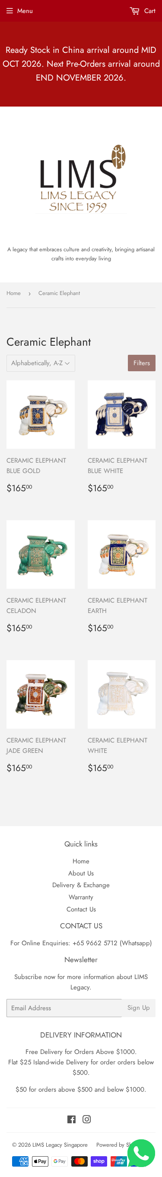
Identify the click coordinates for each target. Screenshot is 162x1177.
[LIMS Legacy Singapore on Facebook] (71, 1120)
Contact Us (81, 909)
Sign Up (138, 1007)
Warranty (81, 897)
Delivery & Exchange (81, 885)
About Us (81, 873)
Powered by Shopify (120, 1145)
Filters (141, 363)
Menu (25, 11)
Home (13, 293)
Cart (149, 11)
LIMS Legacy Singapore (60, 1145)
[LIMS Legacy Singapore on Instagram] (87, 1120)
